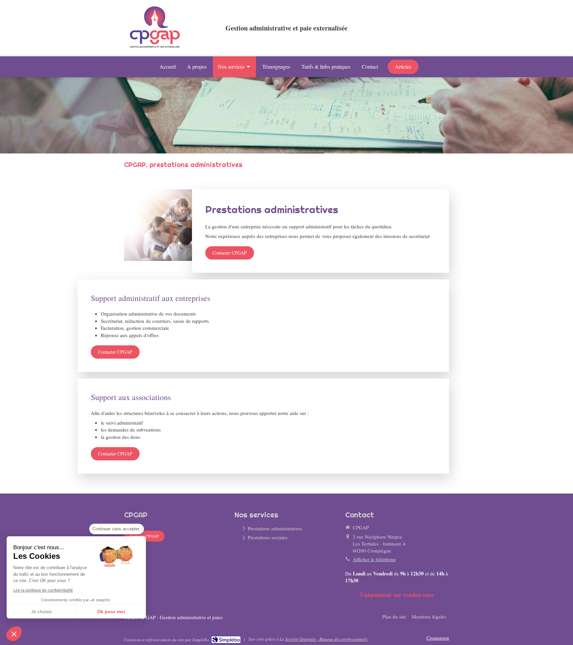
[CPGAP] (155, 48)
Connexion (437, 637)
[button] (14, 634)
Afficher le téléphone (374, 559)
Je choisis (41, 611)
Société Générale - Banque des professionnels (326, 639)
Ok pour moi (111, 611)
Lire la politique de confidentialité (43, 590)
